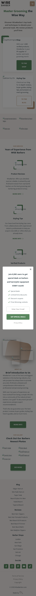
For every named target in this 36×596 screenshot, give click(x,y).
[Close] (30, 269)
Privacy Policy (18, 323)
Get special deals (18, 316)
